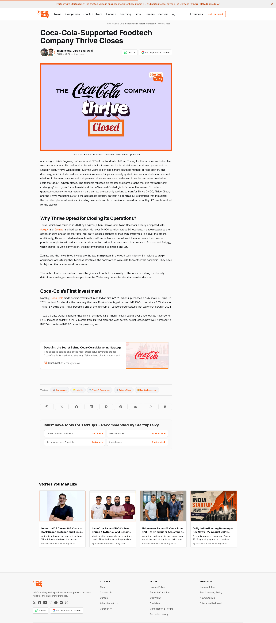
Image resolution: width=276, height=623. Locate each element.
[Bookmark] (165, 407)
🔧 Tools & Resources (99, 390)
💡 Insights (78, 390)
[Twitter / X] (34, 602)
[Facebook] (39, 602)
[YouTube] (55, 602)
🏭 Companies (60, 390)
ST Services (195, 14)
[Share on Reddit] (120, 407)
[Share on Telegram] (106, 407)
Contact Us (106, 592)
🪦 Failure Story (123, 390)
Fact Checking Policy (211, 592)
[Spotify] (61, 602)
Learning (125, 14)
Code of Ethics (207, 587)
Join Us (131, 52)
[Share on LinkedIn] (91, 407)
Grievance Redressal (211, 603)
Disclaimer (155, 603)
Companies (72, 14)
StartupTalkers (93, 14)
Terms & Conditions (160, 592)
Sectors (163, 14)
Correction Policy (159, 614)
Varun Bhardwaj (82, 50)
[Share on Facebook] (76, 407)
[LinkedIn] (45, 602)
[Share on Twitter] (61, 407)
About (103, 587)
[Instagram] (50, 602)
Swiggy (44, 229)
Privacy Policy (157, 587)
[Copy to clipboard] (150, 407)
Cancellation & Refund (161, 608)
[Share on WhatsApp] (47, 407)
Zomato (59, 229)
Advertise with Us (109, 603)
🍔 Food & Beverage (147, 390)
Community (106, 608)
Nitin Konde (64, 50)
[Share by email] (135, 407)
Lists (138, 14)
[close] (272, 3)
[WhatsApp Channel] (66, 602)
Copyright (155, 597)
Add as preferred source (157, 52)
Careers (150, 14)
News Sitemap (207, 597)
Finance (111, 14)
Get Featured (215, 13)
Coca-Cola (57, 298)
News (57, 14)
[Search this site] (173, 14)
